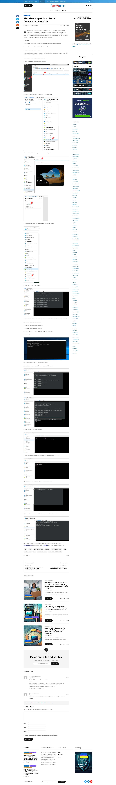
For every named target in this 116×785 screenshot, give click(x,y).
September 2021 (75, 172)
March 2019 (74, 231)
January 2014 (75, 350)
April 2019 (74, 229)
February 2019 (75, 234)
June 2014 (74, 348)
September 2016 (75, 293)
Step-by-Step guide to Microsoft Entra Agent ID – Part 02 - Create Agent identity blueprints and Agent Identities (31, 771)
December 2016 (75, 289)
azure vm (47, 549)
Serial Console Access (42, 551)
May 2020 (74, 199)
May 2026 (74, 126)
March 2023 (74, 151)
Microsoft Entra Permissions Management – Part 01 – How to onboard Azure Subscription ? (56, 608)
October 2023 (75, 142)
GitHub (59, 757)
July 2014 (74, 346)
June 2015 (74, 323)
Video (51, 10)
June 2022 (74, 161)
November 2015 (75, 311)
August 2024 (75, 140)
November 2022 (75, 156)
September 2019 (75, 218)
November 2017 (75, 268)
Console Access (28, 551)
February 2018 (75, 261)
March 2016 (74, 305)
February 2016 (75, 307)
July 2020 (74, 195)
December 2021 (75, 167)
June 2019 (74, 225)
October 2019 (75, 215)
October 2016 (75, 291)
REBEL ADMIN (30, 781)
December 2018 (75, 238)
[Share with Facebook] (17, 16)
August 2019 (75, 220)
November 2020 (75, 186)
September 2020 (76, 190)
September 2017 (75, 273)
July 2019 (74, 222)
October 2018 (75, 243)
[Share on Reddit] (17, 25)
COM (65, 549)
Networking (87, 755)
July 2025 (74, 131)
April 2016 (74, 302)
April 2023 (74, 149)
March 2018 (74, 259)
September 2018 (75, 245)
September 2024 (76, 138)
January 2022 (75, 165)
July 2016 (74, 298)
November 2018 (75, 241)
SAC (34, 551)
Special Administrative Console (55, 551)
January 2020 (75, 209)
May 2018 (74, 254)
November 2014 (75, 339)
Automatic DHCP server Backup (52, 1)
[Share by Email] (17, 28)
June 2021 (74, 177)
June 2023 (74, 147)
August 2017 (75, 275)
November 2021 (75, 170)
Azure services (27, 15)
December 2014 (75, 337)
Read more (49, 598)
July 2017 (74, 277)
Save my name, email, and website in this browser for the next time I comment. (41, 735)
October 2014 (75, 341)
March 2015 (74, 330)
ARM (25, 549)
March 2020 (74, 204)
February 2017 (75, 284)
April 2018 (74, 257)
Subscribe (29, 5)
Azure (30, 549)
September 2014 (75, 343)
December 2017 (75, 266)
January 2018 (75, 263)
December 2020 (75, 183)
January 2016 (75, 309)
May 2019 (74, 227)
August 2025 (75, 129)
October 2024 (75, 135)
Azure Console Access (38, 549)
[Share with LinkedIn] (17, 22)
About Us (64, 10)
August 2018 (75, 247)
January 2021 (75, 181)
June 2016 (74, 300)
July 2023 (74, 145)
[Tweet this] (17, 19)
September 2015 (75, 316)
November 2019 (75, 213)
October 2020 (75, 188)
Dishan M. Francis (35, 25)
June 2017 (74, 279)
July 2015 (74, 321)
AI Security (26, 752)
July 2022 (74, 158)
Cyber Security (32, 752)
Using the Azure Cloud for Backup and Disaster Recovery (41, 702)
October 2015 (75, 314)
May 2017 (74, 282)
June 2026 (74, 124)
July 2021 (74, 174)
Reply (67, 677)
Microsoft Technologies (30, 643)
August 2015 (75, 318)
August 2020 (75, 193)
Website (25, 731)
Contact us (57, 10)
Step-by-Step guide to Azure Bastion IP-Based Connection (83, 765)
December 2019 (75, 211)
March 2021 (74, 179)
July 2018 (74, 250)
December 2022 (75, 154)
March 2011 (74, 353)
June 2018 (74, 252)
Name (25, 723)
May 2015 (74, 325)
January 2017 (75, 286)
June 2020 (74, 197)
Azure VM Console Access (56, 549)
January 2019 (75, 236)
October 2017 (75, 270)
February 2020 (75, 206)
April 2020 (74, 202)
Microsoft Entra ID (29, 596)
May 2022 (74, 163)
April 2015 (74, 327)
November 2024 (75, 133)
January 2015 (75, 334)
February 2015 (75, 332)
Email (25, 727)
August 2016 (75, 295)
